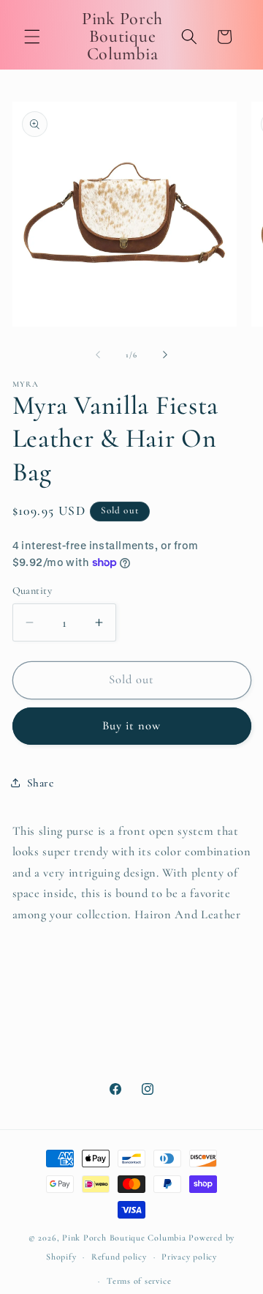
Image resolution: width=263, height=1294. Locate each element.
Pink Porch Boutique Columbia (125, 1237)
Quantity (32, 590)
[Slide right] (165, 355)
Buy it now (131, 725)
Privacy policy (189, 1257)
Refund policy (119, 1257)
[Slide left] (98, 355)
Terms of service (139, 1281)
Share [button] (40, 782)
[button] (32, 36)
